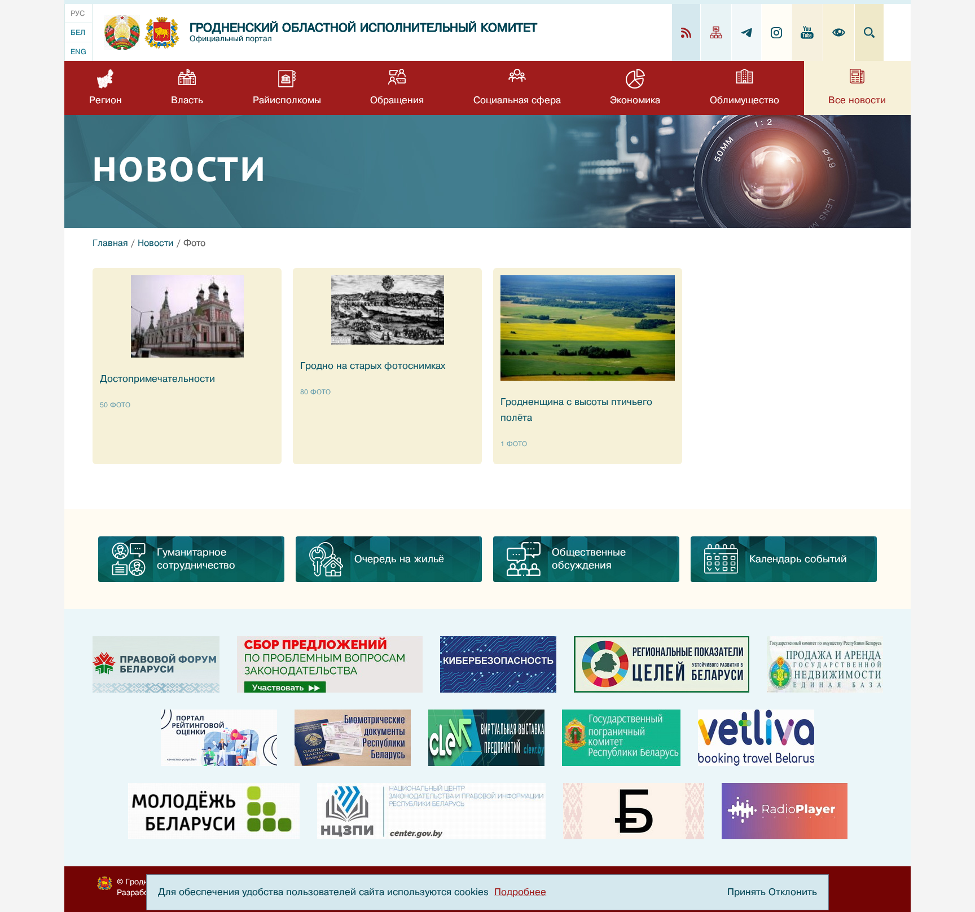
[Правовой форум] (156, 664)
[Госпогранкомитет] (621, 738)
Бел (78, 32)
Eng (78, 51)
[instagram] (777, 32)
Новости (156, 243)
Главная (110, 243)
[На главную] (122, 32)
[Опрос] (330, 664)
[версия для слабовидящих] (839, 32)
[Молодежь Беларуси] (214, 811)
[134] (498, 664)
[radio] (784, 811)
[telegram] (747, 32)
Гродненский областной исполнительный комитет (363, 27)
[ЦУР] (661, 664)
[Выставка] (486, 738)
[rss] (686, 32)
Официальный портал (231, 38)
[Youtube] (807, 32)
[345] (219, 738)
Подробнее (520, 892)
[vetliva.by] (756, 738)
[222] (353, 738)
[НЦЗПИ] (431, 811)
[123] (825, 664)
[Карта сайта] (716, 32)
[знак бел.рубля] (633, 811)
